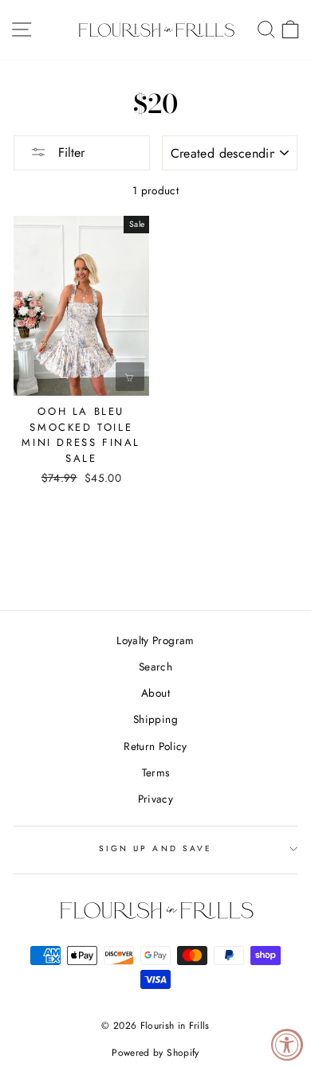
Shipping (155, 719)
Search (155, 666)
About (155, 693)
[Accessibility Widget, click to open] (287, 1045)
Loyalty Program (155, 640)
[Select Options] (130, 376)
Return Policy (155, 746)
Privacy (155, 799)
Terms (156, 772)
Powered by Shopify (155, 1053)
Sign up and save (155, 848)
